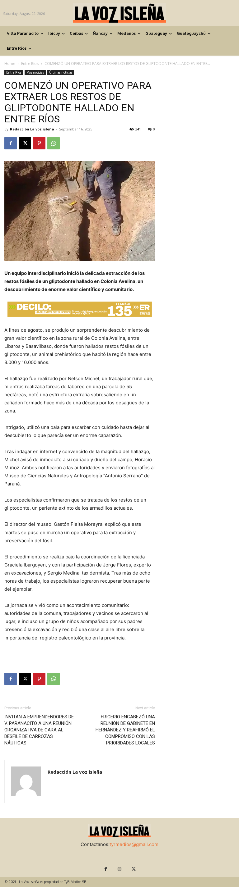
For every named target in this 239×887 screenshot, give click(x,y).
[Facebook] (10, 143)
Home (9, 63)
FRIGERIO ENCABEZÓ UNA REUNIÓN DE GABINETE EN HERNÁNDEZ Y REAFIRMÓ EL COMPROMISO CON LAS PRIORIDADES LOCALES (125, 730)
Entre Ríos (30, 63)
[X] (25, 143)
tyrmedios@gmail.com (134, 844)
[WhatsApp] (53, 143)
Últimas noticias (60, 72)
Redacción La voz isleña (32, 129)
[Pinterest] (39, 143)
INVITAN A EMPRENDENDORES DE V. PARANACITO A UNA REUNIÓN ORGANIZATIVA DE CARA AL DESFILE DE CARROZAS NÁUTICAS (39, 730)
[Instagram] (119, 869)
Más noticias (35, 72)
